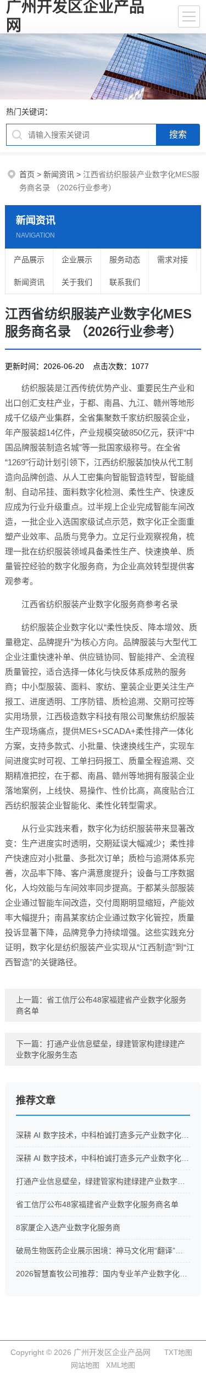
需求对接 (172, 259)
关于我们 (77, 282)
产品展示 (29, 259)
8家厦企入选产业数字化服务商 (68, 1227)
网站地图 (85, 1365)
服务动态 (124, 259)
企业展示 (77, 259)
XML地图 (120, 1365)
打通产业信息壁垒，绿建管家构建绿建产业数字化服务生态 (103, 1181)
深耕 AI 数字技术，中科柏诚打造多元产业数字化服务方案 (103, 1135)
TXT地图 (178, 1352)
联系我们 (124, 282)
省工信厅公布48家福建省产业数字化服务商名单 (97, 1204)
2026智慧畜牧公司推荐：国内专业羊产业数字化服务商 (103, 1273)
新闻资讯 (58, 174)
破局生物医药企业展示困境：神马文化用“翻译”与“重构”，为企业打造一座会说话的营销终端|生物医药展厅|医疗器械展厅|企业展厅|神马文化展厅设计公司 (103, 1250)
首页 (27, 174)
